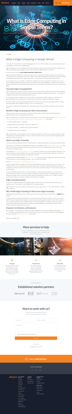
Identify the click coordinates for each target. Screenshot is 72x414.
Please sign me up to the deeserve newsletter (26, 334)
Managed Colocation (41, 383)
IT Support (14, 2)
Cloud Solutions (30, 381)
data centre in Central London (54, 145)
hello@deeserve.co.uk (23, 214)
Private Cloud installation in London (24, 151)
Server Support (21, 398)
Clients (39, 2)
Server (19, 2)
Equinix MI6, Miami (40, 393)
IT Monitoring (21, 396)
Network (23, 2)
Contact (47, 2)
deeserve (5, 2)
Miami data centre (31, 157)
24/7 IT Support (21, 394)
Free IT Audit (20, 389)
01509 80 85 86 (66, 3)
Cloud (28, 2)
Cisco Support (21, 404)
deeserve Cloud (30, 383)
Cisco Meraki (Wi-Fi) (22, 399)
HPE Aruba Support (22, 406)
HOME (7, 54)
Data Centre (33, 2)
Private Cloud (30, 379)
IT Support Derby (21, 388)
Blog (43, 2)
